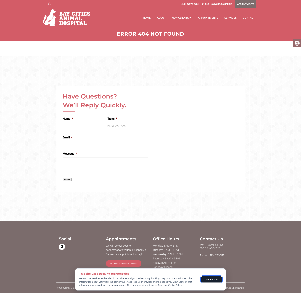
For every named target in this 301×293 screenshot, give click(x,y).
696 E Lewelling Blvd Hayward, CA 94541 (211, 246)
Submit (67, 179)
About (161, 17)
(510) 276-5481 (191, 4)
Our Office (218, 4)
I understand (211, 279)
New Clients (180, 17)
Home (147, 17)
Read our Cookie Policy (170, 285)
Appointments (245, 4)
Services (230, 17)
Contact (249, 17)
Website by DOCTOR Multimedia (226, 288)
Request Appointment (123, 263)
